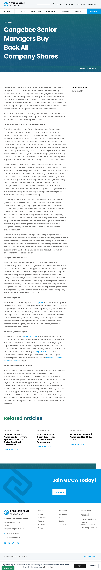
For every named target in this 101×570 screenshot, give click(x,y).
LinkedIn (17, 360)
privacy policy (48, 567)
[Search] (54, 4)
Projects (79, 11)
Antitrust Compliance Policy (88, 523)
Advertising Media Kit (89, 528)
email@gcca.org (13, 537)
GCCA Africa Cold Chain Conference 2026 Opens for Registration (46, 438)
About (7, 11)
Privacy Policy (86, 511)
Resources (36, 11)
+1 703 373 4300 (13, 533)
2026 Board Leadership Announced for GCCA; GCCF (81, 437)
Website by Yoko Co (90, 556)
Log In (60, 4)
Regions (81, 4)
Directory (94, 11)
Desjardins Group (42, 351)
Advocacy (50, 11)
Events (22, 11)
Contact (70, 4)
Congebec (39, 302)
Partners (65, 11)
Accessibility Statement (85, 515)
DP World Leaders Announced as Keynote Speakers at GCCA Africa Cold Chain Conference (15, 439)
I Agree (79, 566)
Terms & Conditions (88, 519)
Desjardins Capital (30, 336)
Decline (93, 566)
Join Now (92, 4)
